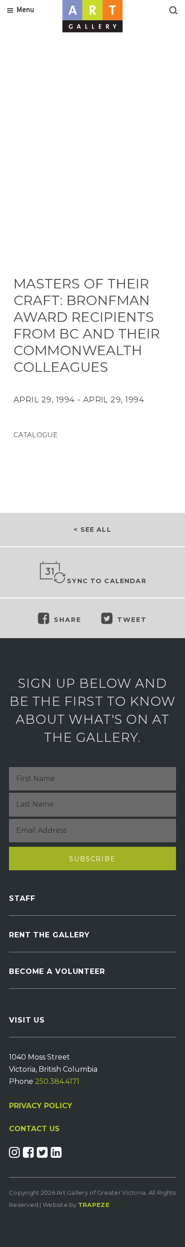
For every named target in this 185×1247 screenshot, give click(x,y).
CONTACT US (34, 1129)
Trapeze (94, 1204)
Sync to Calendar (106, 581)
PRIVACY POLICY (40, 1105)
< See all (92, 529)
